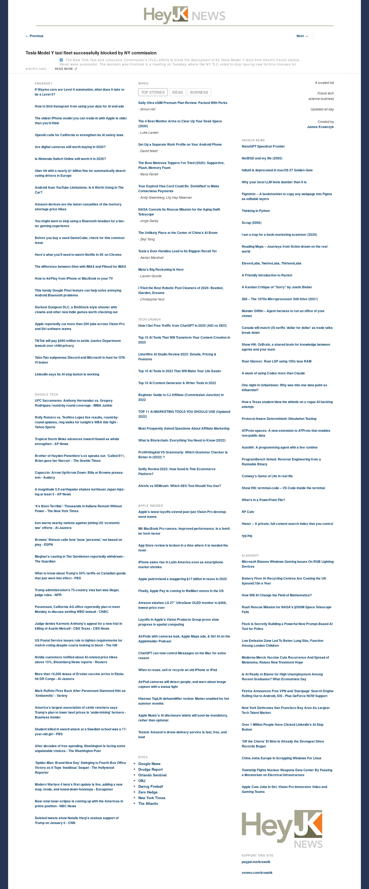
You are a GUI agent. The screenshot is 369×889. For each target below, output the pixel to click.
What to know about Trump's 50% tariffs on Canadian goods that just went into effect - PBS (80, 575)
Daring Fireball (150, 786)
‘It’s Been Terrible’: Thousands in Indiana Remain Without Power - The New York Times (78, 508)
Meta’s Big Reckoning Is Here (161, 269)
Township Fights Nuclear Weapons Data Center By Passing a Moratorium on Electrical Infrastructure (287, 772)
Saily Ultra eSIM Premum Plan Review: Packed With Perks (182, 102)
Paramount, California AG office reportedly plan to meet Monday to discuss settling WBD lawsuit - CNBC (77, 609)
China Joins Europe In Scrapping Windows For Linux (281, 758)
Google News (149, 763)
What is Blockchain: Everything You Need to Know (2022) (182, 440)
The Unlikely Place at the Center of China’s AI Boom (178, 232)
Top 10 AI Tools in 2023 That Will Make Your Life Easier (179, 370)
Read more (64, 69)
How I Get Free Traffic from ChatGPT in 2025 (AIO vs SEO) (182, 325)
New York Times (151, 797)
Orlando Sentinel (152, 774)
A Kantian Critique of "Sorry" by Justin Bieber (277, 287)
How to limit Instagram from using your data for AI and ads (79, 106)
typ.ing (247, 535)
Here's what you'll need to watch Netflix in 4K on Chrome (78, 254)
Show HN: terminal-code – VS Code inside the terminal (283, 487)
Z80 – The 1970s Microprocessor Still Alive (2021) (280, 298)
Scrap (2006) (251, 222)
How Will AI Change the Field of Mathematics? (277, 595)
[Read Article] (61, 60)
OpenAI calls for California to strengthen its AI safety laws (79, 134)
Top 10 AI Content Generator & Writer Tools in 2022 (177, 382)
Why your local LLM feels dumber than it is (274, 181)
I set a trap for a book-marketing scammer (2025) (279, 234)
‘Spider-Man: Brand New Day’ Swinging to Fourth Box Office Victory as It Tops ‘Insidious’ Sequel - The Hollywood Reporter (80, 767)
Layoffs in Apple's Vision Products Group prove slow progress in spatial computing (178, 622)
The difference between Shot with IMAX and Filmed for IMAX (80, 266)
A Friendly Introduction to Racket (267, 275)
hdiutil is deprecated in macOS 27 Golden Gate (277, 170)
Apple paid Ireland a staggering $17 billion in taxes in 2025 (182, 578)
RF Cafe (248, 511)
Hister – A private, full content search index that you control (287, 523)
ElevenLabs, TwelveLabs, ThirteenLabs (271, 263)
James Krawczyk (320, 126)
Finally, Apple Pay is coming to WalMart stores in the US (181, 590)
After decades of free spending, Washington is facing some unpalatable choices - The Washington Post (80, 748)
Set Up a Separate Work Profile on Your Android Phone (180, 144)
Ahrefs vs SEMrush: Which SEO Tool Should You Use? (179, 485)
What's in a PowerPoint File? (263, 499)
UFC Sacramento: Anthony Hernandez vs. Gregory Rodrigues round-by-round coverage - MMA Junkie (74, 403)
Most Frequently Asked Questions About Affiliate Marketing (183, 428)
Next (302, 35)
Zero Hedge (147, 792)
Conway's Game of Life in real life (267, 475)
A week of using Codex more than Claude (273, 373)
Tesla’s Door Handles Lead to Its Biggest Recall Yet (177, 251)
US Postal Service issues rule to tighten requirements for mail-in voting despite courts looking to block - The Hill (78, 643)
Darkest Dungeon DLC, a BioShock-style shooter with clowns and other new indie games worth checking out (76, 309)
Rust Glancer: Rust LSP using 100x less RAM (276, 361)
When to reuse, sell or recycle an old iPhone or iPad (177, 669)
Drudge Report (150, 769)
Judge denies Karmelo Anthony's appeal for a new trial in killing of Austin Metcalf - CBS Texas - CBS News (78, 626)
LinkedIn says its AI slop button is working (67, 374)
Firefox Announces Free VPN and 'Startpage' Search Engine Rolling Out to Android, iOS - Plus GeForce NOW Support (288, 693)
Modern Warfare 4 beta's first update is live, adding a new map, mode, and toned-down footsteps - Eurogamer (78, 787)
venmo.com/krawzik (257, 872)
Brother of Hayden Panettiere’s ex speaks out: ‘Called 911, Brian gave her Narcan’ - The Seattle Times (80, 458)
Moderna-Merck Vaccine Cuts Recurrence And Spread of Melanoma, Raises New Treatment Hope (285, 660)
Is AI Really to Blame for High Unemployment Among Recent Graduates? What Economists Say (282, 676)
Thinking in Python (256, 210)
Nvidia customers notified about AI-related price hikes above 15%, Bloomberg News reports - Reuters (76, 659)
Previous (34, 35)
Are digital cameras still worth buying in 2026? (70, 146)
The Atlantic (148, 803)
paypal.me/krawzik (256, 861)
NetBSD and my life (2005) (262, 158)
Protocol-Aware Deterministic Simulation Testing (279, 418)
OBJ (141, 780)
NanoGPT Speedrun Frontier (263, 146)
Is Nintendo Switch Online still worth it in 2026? (70, 158)
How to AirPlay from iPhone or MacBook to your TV (74, 278)
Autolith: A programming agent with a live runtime (280, 447)
